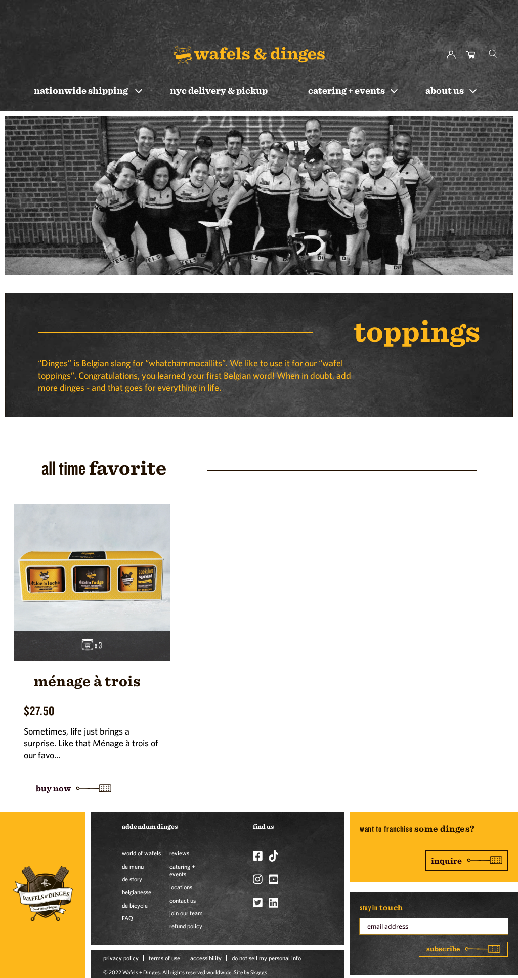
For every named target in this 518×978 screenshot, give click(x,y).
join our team (186, 912)
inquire (446, 860)
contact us (182, 900)
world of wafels (141, 853)
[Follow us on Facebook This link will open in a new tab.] (258, 856)
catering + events (182, 870)
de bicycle (135, 905)
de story (132, 878)
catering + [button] (346, 90)
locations (180, 886)
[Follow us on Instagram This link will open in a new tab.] (258, 879)
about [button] (444, 90)
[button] (493, 54)
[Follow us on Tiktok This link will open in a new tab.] (273, 856)
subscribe (443, 949)
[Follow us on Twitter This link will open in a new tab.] (258, 902)
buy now (53, 788)
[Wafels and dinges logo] (249, 54)
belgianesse (136, 891)
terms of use (164, 957)
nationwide (81, 90)
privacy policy (121, 957)
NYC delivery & (219, 90)
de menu (133, 866)
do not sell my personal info (266, 957)
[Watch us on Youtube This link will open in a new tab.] (273, 879)
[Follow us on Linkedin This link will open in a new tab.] (273, 902)
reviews (179, 853)
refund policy (185, 925)
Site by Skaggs (250, 972)
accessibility (206, 957)
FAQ (127, 917)
